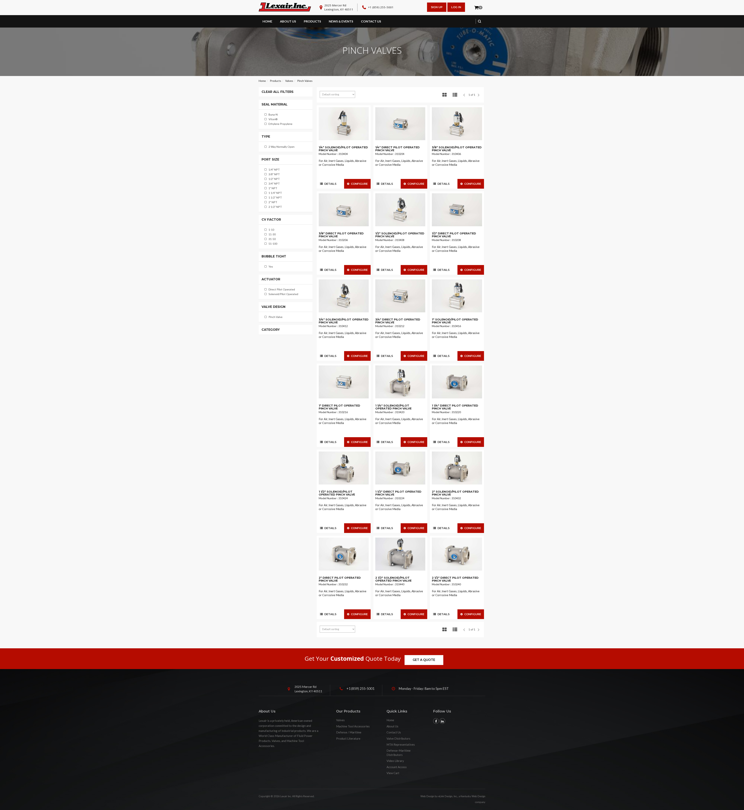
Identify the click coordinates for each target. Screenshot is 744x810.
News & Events (341, 21)
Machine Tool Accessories (353, 726)
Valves (289, 80)
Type (266, 136)
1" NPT (273, 188)
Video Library (395, 761)
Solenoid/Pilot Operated (283, 294)
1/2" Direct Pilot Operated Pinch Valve (454, 235)
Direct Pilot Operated (282, 289)
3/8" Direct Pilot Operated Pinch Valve (341, 235)
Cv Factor (271, 219)
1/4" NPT (274, 169)
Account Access (397, 767)
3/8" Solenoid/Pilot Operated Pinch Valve (457, 149)
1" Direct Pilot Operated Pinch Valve (339, 407)
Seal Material (275, 104)
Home (267, 21)
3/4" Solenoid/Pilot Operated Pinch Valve (344, 321)
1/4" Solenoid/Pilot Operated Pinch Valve (343, 149)
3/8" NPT (274, 174)
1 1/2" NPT (275, 197)
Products (312, 21)
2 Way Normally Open (281, 146)
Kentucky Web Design (473, 796)
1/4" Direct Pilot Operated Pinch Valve (397, 149)
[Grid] (444, 95)
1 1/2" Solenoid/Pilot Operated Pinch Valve (337, 493)
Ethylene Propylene (280, 123)
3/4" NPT (274, 183)
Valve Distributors (398, 738)
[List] (455, 95)
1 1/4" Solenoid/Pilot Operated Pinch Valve (393, 407)
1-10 (271, 229)
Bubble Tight (274, 256)
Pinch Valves (305, 80)
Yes (271, 266)
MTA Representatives (401, 744)
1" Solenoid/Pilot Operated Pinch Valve (455, 321)
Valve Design (273, 307)
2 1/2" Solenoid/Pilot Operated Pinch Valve (393, 579)
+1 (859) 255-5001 (381, 7)
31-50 (272, 239)
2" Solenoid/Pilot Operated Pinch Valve (455, 493)
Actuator (271, 279)
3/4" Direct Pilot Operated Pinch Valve (397, 321)
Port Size (270, 159)
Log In (456, 7)
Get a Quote (424, 660)
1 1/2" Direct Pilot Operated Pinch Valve (398, 493)
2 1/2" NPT (275, 206)
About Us (288, 21)
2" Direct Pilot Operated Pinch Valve (340, 579)
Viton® (273, 119)
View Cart (393, 773)
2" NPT (273, 202)
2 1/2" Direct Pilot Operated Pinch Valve (455, 579)
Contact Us (371, 21)
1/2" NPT (274, 178)
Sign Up (437, 7)
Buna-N (273, 114)
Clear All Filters (278, 92)
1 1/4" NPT (275, 192)
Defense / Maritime (348, 732)
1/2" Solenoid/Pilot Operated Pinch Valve (399, 235)
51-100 (273, 243)
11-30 (272, 234)
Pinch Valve (275, 317)
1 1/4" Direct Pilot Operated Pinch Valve (455, 407)
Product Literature (348, 738)
